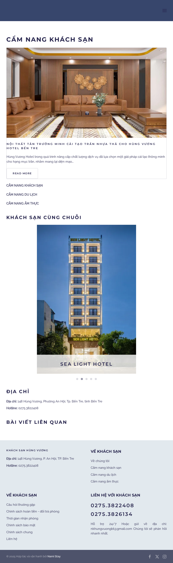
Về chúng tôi (100, 461)
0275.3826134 (112, 514)
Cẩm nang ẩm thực (105, 481)
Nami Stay (54, 556)
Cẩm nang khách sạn (106, 468)
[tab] (77, 379)
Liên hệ (11, 539)
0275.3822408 (112, 505)
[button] (164, 10)
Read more (22, 173)
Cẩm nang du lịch (103, 475)
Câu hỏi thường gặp (20, 505)
